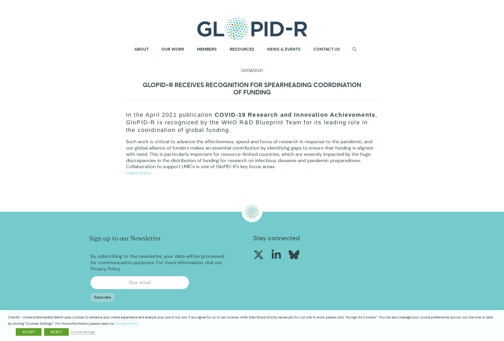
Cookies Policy (126, 323)
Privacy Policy (105, 269)
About (141, 49)
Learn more (138, 173)
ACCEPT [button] (28, 332)
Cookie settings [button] (83, 332)
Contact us (326, 49)
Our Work (172, 49)
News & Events (284, 49)
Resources (242, 49)
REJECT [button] (56, 332)
